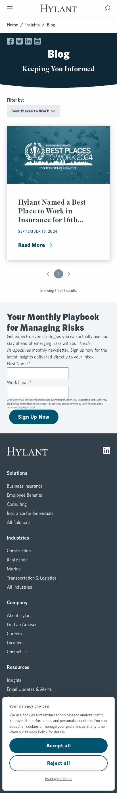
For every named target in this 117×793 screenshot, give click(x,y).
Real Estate (17, 560)
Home (12, 25)
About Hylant (19, 615)
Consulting (17, 504)
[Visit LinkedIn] (106, 451)
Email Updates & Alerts (29, 689)
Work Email (19, 382)
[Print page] (37, 41)
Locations (15, 642)
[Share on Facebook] (10, 41)
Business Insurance (25, 486)
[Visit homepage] (58, 8)
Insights (32, 25)
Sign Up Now (33, 417)
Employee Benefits (24, 495)
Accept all (58, 745)
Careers (14, 633)
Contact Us (17, 651)
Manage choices (58, 778)
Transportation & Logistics (31, 578)
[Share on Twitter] (19, 41)
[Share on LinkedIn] (28, 41)
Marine (14, 569)
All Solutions (18, 522)
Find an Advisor (22, 624)
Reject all (58, 763)
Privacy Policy (36, 732)
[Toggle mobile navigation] (9, 8)
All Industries (19, 587)
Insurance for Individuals (30, 513)
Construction (19, 550)
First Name (19, 363)
